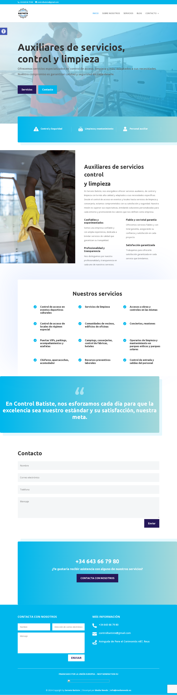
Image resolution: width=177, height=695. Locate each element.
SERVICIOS (128, 13)
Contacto (47, 89)
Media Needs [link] (101, 690)
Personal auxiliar (139, 128)
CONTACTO (151, 13)
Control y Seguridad (51, 128)
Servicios (27, 89)
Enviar (151, 523)
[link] (120, 690)
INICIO (96, 13)
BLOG (139, 13)
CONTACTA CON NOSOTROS (97, 578)
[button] (3, 31)
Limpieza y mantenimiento (99, 128)
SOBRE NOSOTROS (111, 13)
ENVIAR (76, 658)
